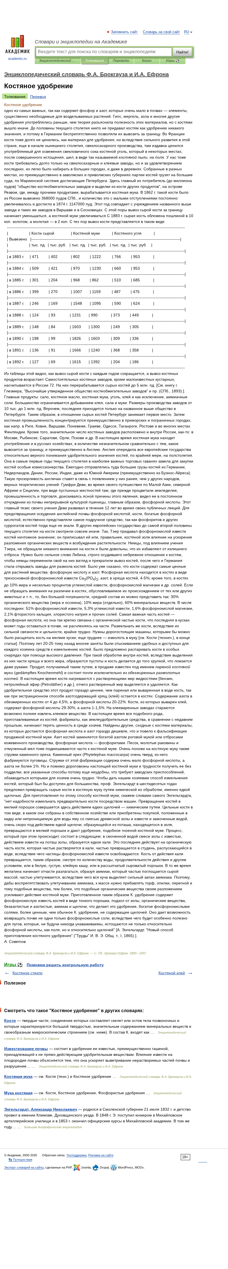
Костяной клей (171, 973)
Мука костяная (18, 1093)
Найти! (182, 52)
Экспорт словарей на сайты (24, 1167)
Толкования (94, 61)
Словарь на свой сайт (161, 32)
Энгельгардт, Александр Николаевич (40, 1109)
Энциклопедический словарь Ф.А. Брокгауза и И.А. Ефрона (57, 61)
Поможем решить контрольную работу (65, 965)
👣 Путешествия (20, 1159)
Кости (10, 1020)
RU (186, 32)
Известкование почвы (26, 1048)
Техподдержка (76, 1155)
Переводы (121, 61)
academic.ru (17, 59)
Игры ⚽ (173, 61)
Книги (147, 61)
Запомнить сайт (124, 32)
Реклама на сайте (100, 1155)
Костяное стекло (28, 973)
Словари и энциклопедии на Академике (81, 42)
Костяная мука (18, 1076)
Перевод (38, 96)
